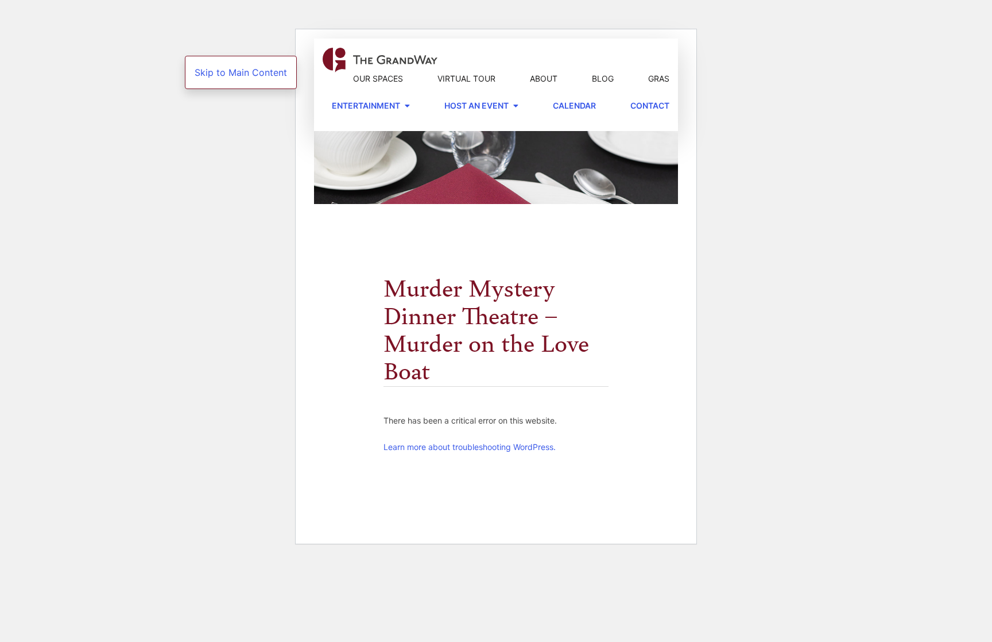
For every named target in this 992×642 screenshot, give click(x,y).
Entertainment (366, 105)
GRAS (658, 78)
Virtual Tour (466, 78)
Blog (603, 78)
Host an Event (476, 105)
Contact (649, 105)
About (543, 78)
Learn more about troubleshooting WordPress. (469, 447)
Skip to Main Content (241, 72)
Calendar (574, 105)
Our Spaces (378, 78)
